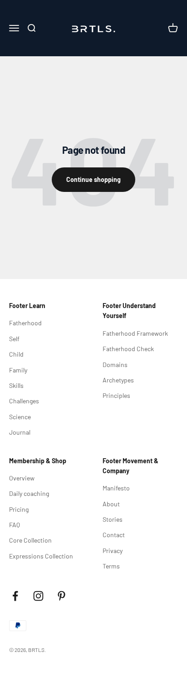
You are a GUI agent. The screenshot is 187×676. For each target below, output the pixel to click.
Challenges (24, 401)
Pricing (19, 509)
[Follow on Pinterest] (61, 596)
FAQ (14, 525)
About (111, 504)
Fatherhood (25, 323)
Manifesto (116, 488)
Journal (19, 432)
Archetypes (118, 380)
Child (16, 354)
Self (14, 339)
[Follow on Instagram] (38, 596)
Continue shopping (93, 179)
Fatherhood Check (128, 349)
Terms (111, 566)
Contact (114, 535)
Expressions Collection (41, 556)
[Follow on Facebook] (15, 596)
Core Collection (30, 540)
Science (20, 417)
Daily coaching (29, 493)
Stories (113, 519)
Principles (116, 395)
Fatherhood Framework (135, 333)
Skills (16, 385)
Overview (21, 478)
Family (18, 370)
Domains (115, 364)
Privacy (113, 550)
